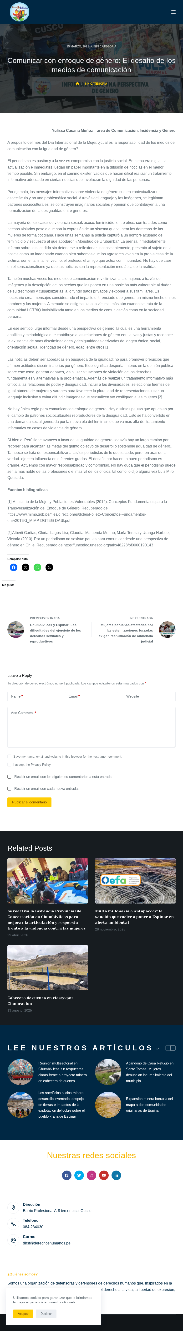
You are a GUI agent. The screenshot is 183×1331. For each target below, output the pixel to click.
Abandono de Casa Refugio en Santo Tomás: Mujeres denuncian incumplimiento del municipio (149, 1072)
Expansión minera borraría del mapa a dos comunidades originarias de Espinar (149, 1105)
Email (74, 696)
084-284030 (33, 1227)
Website (132, 696)
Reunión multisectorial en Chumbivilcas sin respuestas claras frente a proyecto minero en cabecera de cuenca (62, 1072)
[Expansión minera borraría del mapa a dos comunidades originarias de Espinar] (108, 1105)
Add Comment (23, 713)
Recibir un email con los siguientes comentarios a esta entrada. (63, 777)
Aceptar (23, 1314)
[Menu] (173, 12)
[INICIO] (77, 84)
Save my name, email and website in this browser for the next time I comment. (67, 756)
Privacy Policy (41, 764)
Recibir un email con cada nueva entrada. (46, 788)
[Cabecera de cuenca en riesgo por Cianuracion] (47, 967)
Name (17, 696)
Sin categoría (105, 46)
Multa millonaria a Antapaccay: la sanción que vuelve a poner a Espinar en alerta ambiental (134, 917)
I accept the (32, 764)
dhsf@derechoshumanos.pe (47, 1243)
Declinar (46, 1314)
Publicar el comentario (29, 802)
